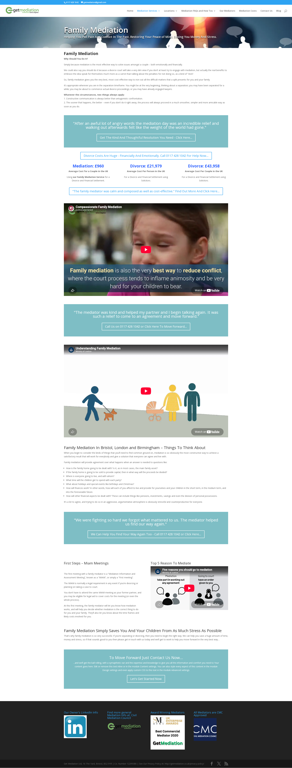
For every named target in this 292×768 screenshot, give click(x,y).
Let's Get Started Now (146, 679)
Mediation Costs (248, 11)
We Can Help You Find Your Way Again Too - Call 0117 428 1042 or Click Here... (146, 534)
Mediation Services (147, 11)
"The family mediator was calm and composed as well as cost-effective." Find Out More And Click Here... (146, 191)
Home (130, 11)
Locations (169, 11)
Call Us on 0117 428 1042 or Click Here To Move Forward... (146, 326)
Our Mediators (227, 11)
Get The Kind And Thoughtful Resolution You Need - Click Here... (146, 137)
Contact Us (266, 11)
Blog (278, 11)
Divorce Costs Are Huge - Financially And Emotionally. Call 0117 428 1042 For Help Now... (146, 156)
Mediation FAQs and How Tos (197, 11)
